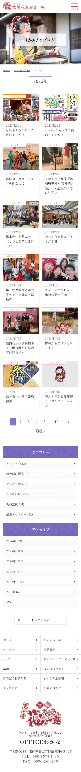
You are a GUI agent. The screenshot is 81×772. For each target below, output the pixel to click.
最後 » (40, 431)
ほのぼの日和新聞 (14, 678)
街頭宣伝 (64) (15, 504)
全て (9, 602)
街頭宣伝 (49, 649)
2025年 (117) (14, 551)
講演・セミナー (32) (19, 514)
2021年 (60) (14, 592)
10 (56, 421)
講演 (6, 669)
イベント (9, 659)
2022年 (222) (15, 582)
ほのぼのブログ (22, 70)
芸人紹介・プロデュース (59, 659)
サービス (9, 649)
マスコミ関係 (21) (17, 484)
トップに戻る (40, 620)
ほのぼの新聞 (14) (17, 474)
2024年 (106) (14, 561)
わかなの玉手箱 (54, 678)
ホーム (6, 70)
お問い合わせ (52, 688)
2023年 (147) (14, 571)
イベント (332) (16, 463)
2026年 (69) (14, 541)
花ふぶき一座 (52, 640)
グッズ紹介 (10, 688)
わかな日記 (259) (17, 494)
